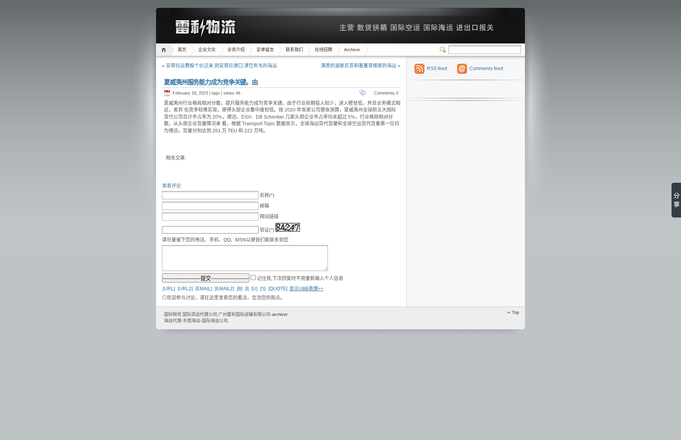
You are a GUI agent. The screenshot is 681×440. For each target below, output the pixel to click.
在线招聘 (323, 49)
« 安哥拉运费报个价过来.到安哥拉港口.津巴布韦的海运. (220, 66)
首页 (165, 50)
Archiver (352, 49)
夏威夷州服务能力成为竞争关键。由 (211, 82)
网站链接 (269, 216)
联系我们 (294, 49)
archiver (280, 314)
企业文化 (207, 49)
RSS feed (437, 68)
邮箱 (264, 206)
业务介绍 (236, 49)
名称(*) (267, 195)
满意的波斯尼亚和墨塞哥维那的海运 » (360, 66)
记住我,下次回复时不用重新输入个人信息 (300, 278)
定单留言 (265, 49)
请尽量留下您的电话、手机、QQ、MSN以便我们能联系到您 (225, 240)
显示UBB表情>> (306, 288)
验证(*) (267, 230)
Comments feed (486, 68)
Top (515, 312)
